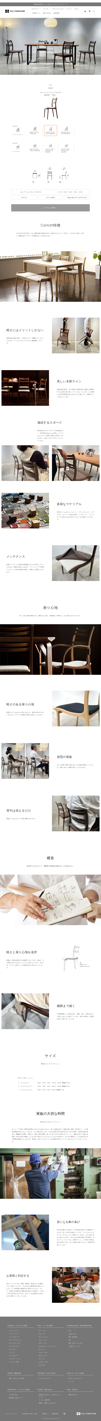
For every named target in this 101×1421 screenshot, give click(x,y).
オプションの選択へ (50, 207)
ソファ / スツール (14, 1330)
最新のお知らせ (73, 1394)
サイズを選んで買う (88, 1406)
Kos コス (42, 1358)
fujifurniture (48, 1418)
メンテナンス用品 (14, 1362)
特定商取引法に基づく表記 (29, 1413)
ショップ (71, 1381)
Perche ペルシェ (44, 1352)
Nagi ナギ (42, 1333)
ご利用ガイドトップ (74, 1346)
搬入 (70, 1340)
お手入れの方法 (13, 1394)
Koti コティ (42, 1330)
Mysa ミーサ (43, 1343)
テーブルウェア (13, 1355)
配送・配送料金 (73, 1337)
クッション (12, 1352)
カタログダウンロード (45, 1378)
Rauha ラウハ (43, 1355)
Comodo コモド (43, 1362)
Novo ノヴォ (43, 1340)
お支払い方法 (72, 1333)
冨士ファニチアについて (75, 1378)
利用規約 (44, 1413)
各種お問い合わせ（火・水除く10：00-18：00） (49, 1396)
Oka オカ (42, 1349)
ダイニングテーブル (14, 1343)
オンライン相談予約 (44, 1400)
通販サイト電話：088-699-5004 (47, 1403)
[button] (35, 9)
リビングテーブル (14, 1346)
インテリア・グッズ (14, 1358)
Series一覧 (42, 1365)
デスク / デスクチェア (15, 1340)
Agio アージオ (43, 1337)
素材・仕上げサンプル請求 (16, 1378)
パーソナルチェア (14, 1337)
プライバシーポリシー (11, 1413)
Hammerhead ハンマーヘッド (47, 1346)
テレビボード (12, 1349)
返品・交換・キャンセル (75, 1343)
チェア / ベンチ (13, 1333)
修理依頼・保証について (16, 1397)
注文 (70, 1330)
